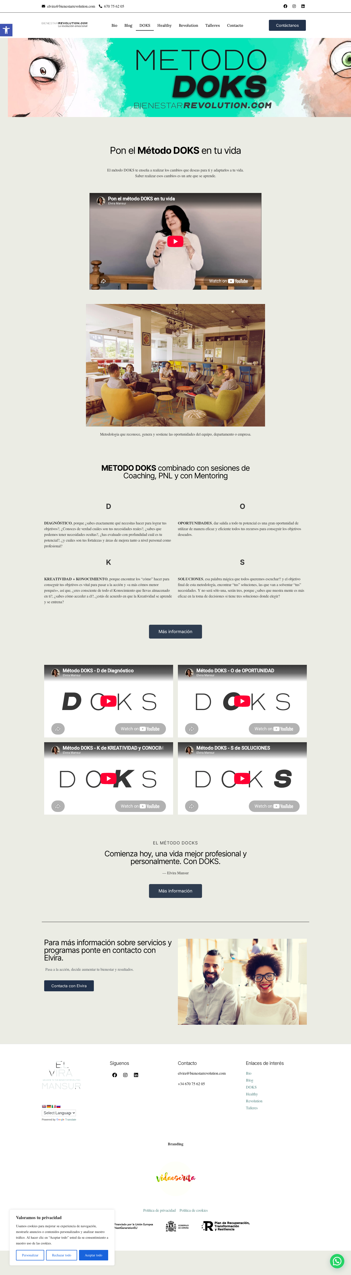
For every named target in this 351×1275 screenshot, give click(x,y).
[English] (44, 1106)
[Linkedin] (303, 6)
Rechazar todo (61, 1255)
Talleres (212, 25)
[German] (49, 1106)
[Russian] (58, 1106)
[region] (62, 1237)
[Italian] (53, 1106)
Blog (128, 25)
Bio (114, 25)
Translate (70, 1119)
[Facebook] (285, 6)
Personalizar (30, 1255)
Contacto (235, 25)
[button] (6, 30)
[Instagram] (294, 6)
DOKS (144, 25)
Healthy (164, 25)
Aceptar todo (93, 1255)
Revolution (188, 25)
